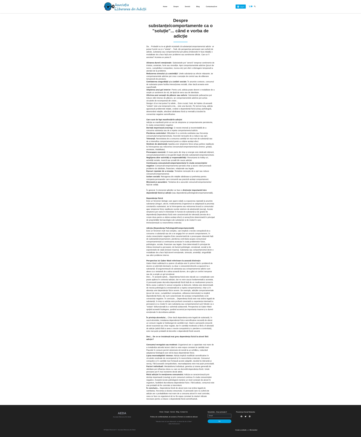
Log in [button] (242, 7)
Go (219, 421)
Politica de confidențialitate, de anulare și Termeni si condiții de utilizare (174, 417)
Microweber (253, 430)
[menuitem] (165, 6)
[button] (250, 7)
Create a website (240, 430)
